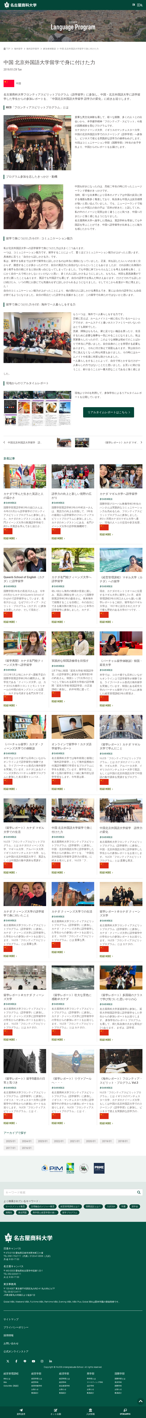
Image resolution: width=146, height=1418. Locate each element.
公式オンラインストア (16, 1351)
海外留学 (18, 48)
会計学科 (90, 1386)
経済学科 (62, 1382)
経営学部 (36, 1373)
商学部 (90, 1373)
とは (7, 1379)
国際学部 (120, 1373)
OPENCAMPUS (125, 1414)
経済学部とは (64, 1379)
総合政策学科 (64, 1386)
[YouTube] (33, 1361)
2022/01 (59, 1141)
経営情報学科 (36, 1386)
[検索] (139, 1192)
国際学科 (118, 1386)
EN (133, 5)
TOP (8, 48)
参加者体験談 (49, 48)
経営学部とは (36, 1379)
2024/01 (27, 1141)
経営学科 (34, 1382)
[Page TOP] (140, 1401)
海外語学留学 (32, 48)
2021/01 (75, 1141)
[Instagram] (42, 1361)
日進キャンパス (12, 1248)
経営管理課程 (11, 1373)
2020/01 (91, 1141)
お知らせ (34, 1389)
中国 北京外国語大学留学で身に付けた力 (79, 48)
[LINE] (25, 1361)
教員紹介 (34, 1393)
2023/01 (43, 1141)
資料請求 (21, 1414)
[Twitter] (8, 1361)
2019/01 (107, 1141)
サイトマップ (11, 1319)
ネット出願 (55, 1414)
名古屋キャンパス (14, 1266)
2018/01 (123, 1141)
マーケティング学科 (95, 1382)
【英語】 (11, 1386)
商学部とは (91, 1379)
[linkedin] (50, 1361)
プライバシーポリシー (16, 1327)
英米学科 (118, 1382)
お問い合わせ (11, 1343)
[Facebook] (16, 1361)
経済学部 (64, 1373)
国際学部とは (120, 1379)
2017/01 (11, 1148)
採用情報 (9, 1335)
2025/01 (11, 1141)
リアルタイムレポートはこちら (107, 412)
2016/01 (27, 1148)
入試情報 (90, 1414)
